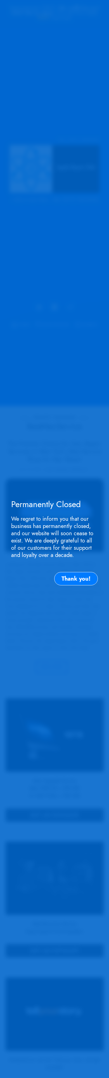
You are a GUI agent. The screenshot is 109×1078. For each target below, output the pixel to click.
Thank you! (76, 579)
